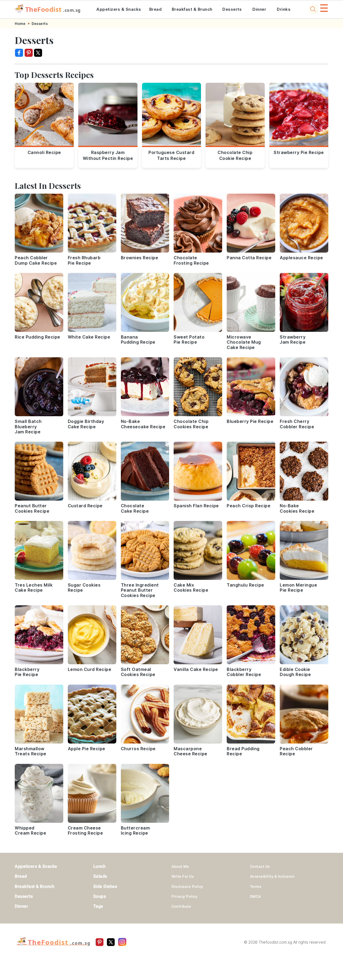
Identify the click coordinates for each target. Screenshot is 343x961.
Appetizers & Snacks (118, 9)
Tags (98, 906)
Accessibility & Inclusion (272, 876)
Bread (155, 9)
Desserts (232, 9)
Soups (99, 896)
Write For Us (183, 876)
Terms (256, 886)
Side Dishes (105, 886)
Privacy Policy (184, 896)
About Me (180, 866)
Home (20, 23)
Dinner (259, 9)
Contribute (181, 906)
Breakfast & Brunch (192, 9)
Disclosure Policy (187, 886)
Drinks (283, 9)
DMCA (255, 896)
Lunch (99, 866)
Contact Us (260, 866)
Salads (100, 876)
